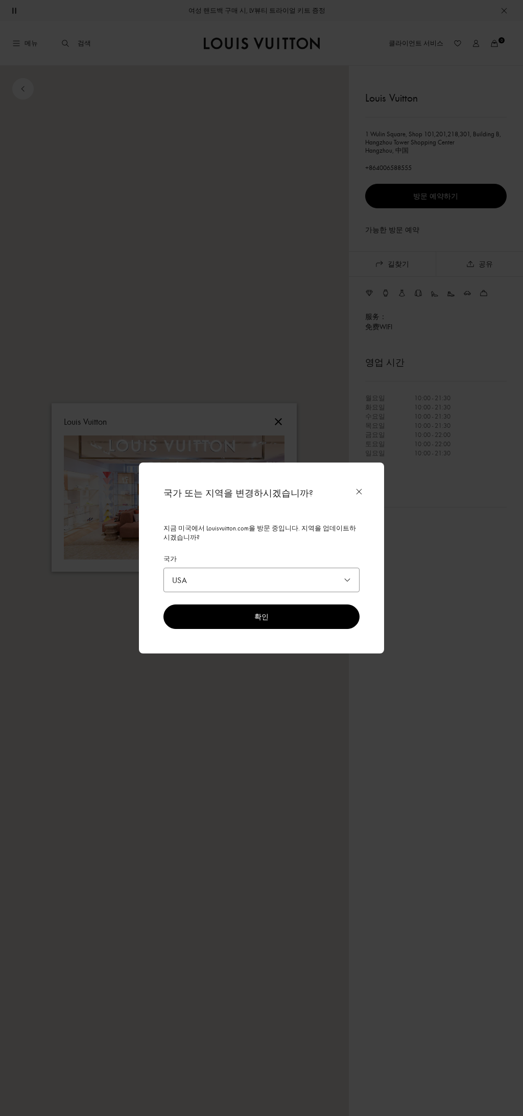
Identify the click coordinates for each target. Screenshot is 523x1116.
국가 (170, 558)
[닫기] (359, 491)
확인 (261, 616)
